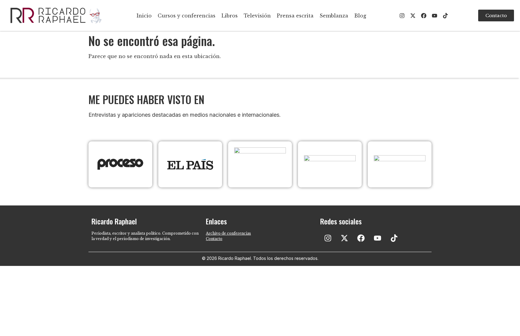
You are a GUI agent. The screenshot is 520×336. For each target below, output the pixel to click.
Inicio (144, 16)
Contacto (214, 238)
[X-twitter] (412, 15)
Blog (360, 16)
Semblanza (334, 16)
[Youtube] (434, 15)
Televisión (257, 16)
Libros (229, 16)
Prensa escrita (295, 16)
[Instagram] (402, 15)
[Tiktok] (445, 15)
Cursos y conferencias (186, 16)
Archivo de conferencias (228, 233)
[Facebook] (423, 15)
